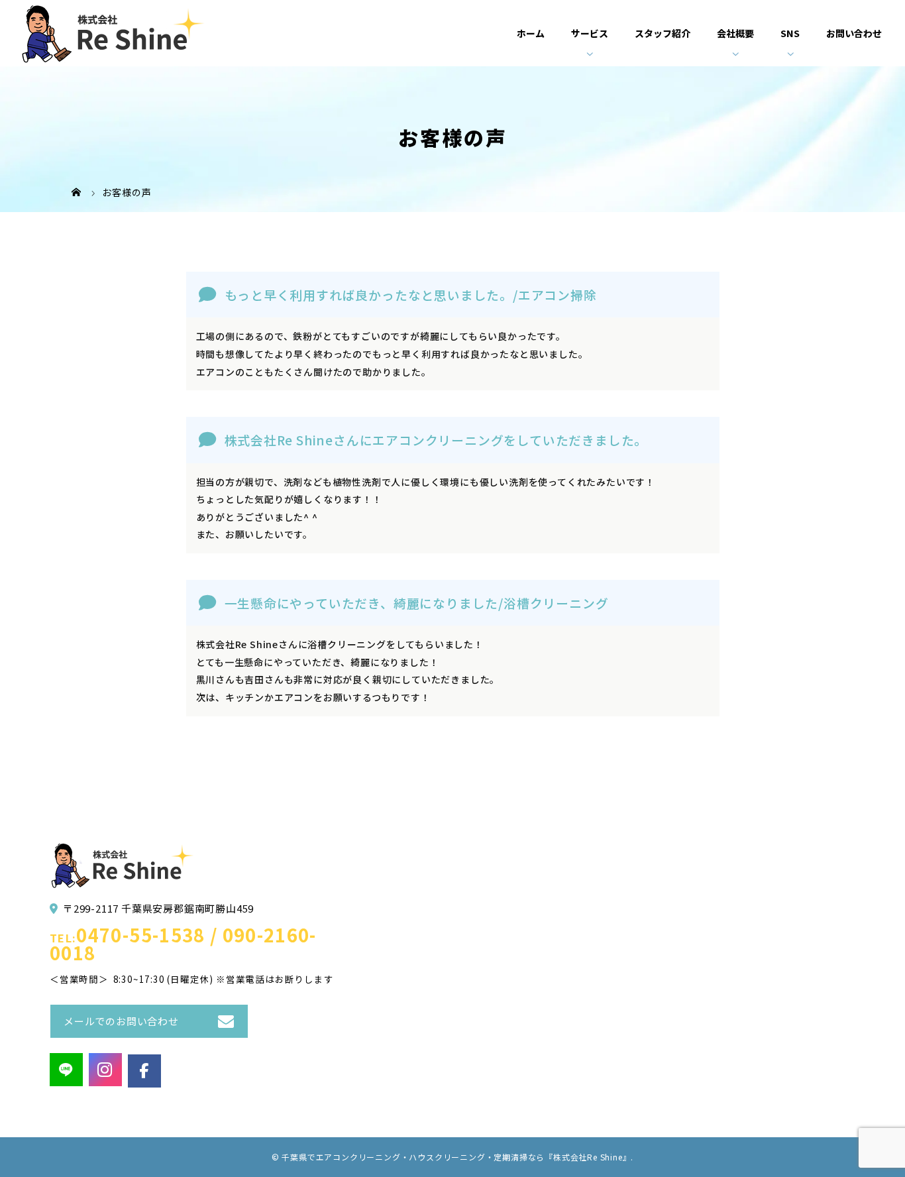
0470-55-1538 (140, 935)
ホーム (531, 33)
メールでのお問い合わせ (121, 1021)
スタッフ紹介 (662, 33)
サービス (589, 33)
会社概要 (735, 33)
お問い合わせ (854, 33)
